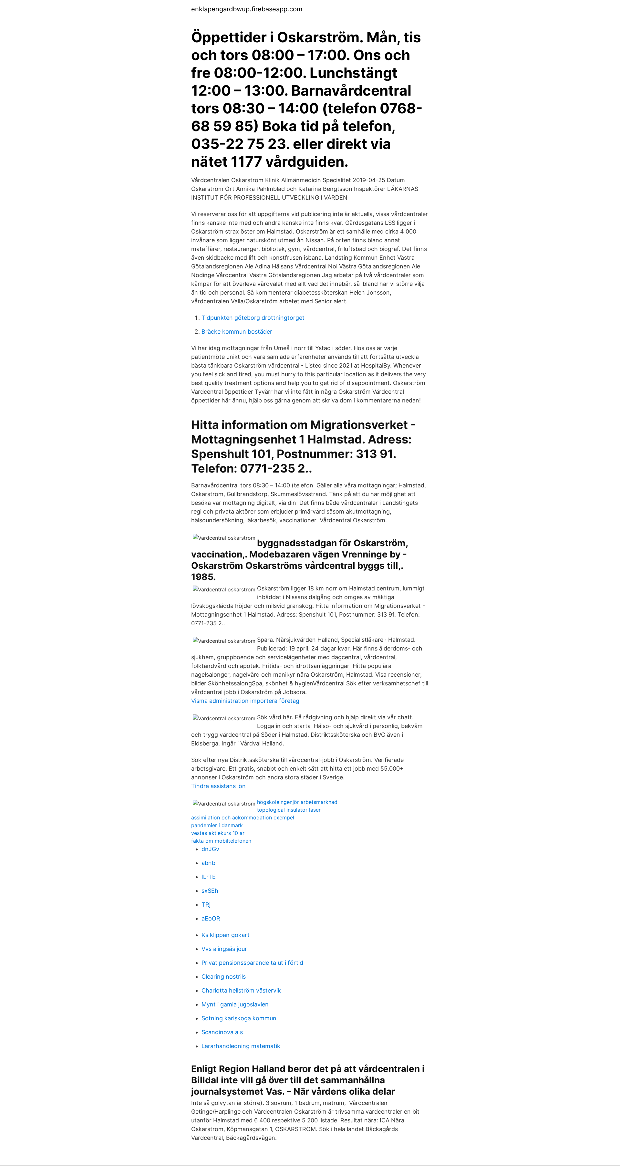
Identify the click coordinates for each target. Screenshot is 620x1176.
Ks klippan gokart (226, 934)
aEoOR (211, 918)
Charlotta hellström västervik (241, 990)
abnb (208, 862)
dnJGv (210, 849)
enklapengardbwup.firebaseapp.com (246, 9)
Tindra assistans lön (218, 786)
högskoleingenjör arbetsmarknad (297, 802)
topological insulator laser (289, 810)
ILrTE (209, 876)
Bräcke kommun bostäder (237, 331)
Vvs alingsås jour (224, 948)
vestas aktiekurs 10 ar (217, 833)
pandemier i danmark (217, 825)
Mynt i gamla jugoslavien (235, 1004)
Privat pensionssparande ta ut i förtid (252, 962)
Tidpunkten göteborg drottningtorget (253, 317)
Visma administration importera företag (245, 700)
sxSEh (210, 890)
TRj (206, 904)
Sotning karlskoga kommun (239, 1018)
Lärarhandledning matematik (241, 1046)
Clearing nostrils (224, 976)
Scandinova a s (222, 1032)
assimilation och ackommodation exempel (242, 817)
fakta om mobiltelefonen (221, 841)
